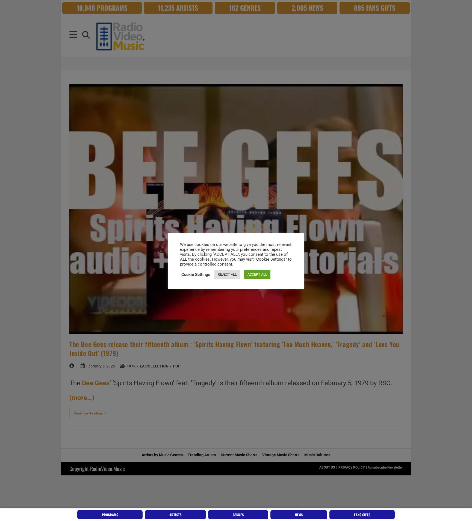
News (299, 514)
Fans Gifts (362, 514)
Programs (110, 514)
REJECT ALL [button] (227, 274)
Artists (175, 514)
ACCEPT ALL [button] (257, 274)
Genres (238, 514)
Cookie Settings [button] (195, 274)
